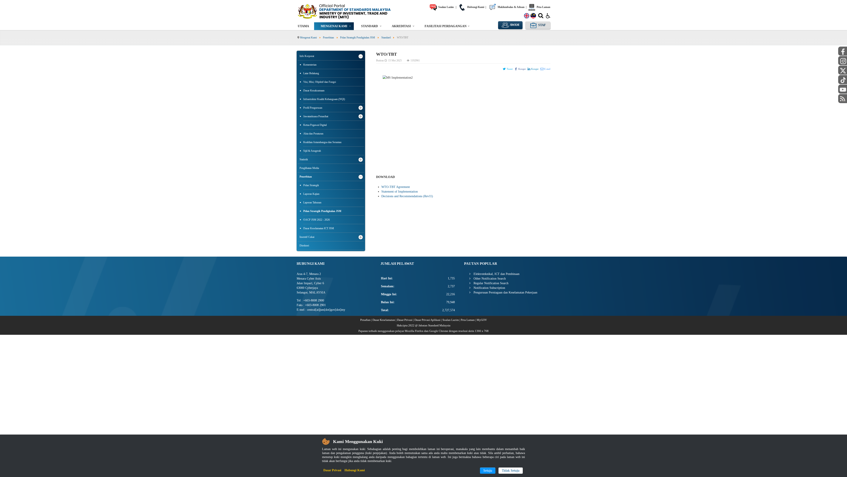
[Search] (541, 16)
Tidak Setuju (510, 470)
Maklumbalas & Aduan (511, 7)
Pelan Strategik (311, 185)
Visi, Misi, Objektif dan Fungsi (319, 81)
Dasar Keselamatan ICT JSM (318, 228)
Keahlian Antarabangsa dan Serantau (322, 142)
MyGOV (482, 320)
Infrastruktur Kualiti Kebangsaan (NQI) (324, 99)
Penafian (365, 320)
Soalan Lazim (446, 7)
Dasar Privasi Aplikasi (427, 320)
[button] (360, 56)
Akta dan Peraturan (313, 133)
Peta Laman (543, 7)
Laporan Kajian (311, 193)
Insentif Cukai (307, 236)
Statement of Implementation (399, 191)
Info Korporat (307, 56)
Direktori (304, 245)
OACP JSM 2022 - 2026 (316, 219)
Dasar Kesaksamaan (313, 90)
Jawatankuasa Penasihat (315, 116)
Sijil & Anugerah (312, 150)
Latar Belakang (311, 73)
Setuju (487, 470)
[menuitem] (303, 26)
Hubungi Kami (475, 7)
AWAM (514, 24)
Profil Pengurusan (312, 107)
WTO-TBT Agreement (395, 187)
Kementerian (310, 64)
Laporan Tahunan (312, 202)
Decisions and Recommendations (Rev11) (407, 196)
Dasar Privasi (404, 320)
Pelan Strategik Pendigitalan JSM (322, 211)
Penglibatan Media (309, 168)
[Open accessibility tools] (548, 15)
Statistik (304, 159)
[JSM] (351, 11)
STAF (541, 25)
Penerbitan (306, 176)
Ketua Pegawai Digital (315, 125)
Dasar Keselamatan (384, 320)
